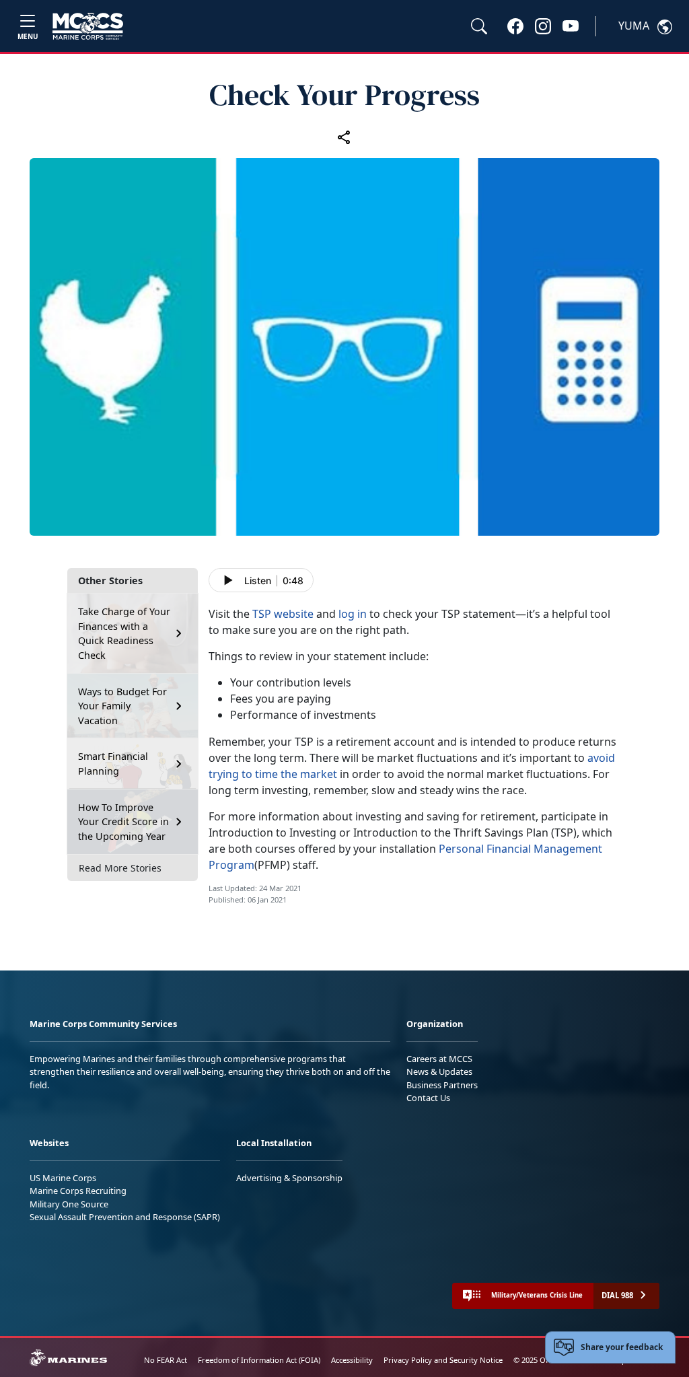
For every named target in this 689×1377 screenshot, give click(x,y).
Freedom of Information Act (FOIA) (259, 1360)
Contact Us (428, 1098)
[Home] (87, 26)
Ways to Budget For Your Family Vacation (122, 706)
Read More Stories (120, 867)
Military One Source (69, 1204)
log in (352, 613)
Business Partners (442, 1085)
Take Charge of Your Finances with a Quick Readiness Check (124, 633)
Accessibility (352, 1360)
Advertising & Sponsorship (289, 1178)
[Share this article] (344, 136)
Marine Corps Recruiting (78, 1191)
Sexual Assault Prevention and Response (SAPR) (125, 1217)
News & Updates (439, 1071)
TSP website (283, 613)
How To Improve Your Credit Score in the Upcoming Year (123, 822)
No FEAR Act (165, 1360)
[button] (515, 25)
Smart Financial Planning (113, 763)
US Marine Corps (63, 1178)
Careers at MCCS (439, 1059)
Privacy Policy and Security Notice (443, 1360)
